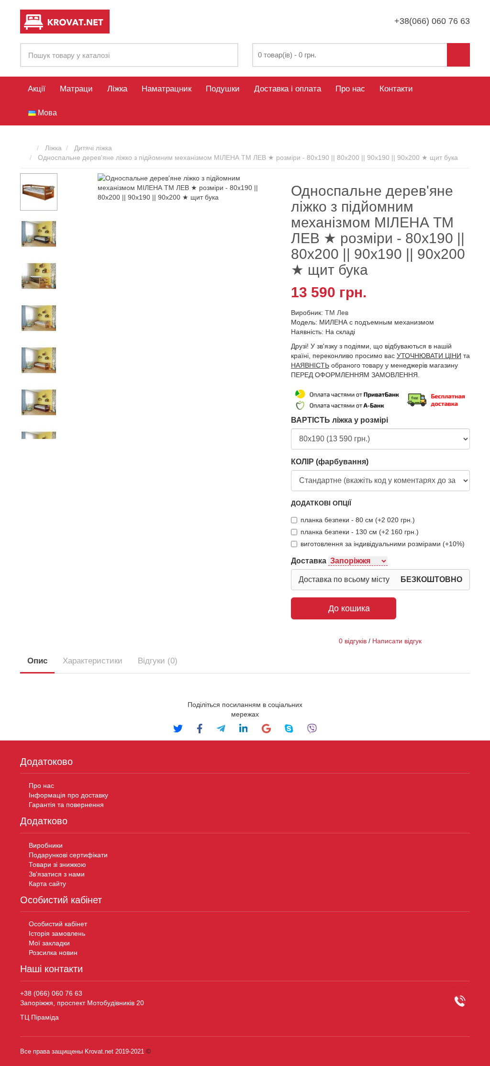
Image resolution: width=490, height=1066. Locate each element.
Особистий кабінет (58, 924)
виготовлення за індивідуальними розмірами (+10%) (383, 544)
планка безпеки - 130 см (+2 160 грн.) (360, 532)
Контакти (396, 88)
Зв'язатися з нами (57, 874)
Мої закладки (49, 943)
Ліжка (117, 88)
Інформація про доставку (68, 795)
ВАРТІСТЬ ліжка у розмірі (339, 420)
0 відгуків (353, 641)
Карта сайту (47, 883)
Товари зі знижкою (57, 864)
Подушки (223, 88)
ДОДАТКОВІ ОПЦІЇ (321, 503)
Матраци (76, 88)
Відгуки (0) (158, 660)
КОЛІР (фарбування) (329, 462)
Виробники (46, 845)
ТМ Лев (336, 312)
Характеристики (92, 660)
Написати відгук (397, 641)
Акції (36, 88)
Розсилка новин (53, 952)
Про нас (350, 88)
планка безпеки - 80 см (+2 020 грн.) (358, 520)
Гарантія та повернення (66, 804)
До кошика (349, 608)
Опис (37, 660)
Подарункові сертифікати (68, 855)
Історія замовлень (57, 933)
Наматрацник (166, 88)
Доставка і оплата (287, 88)
